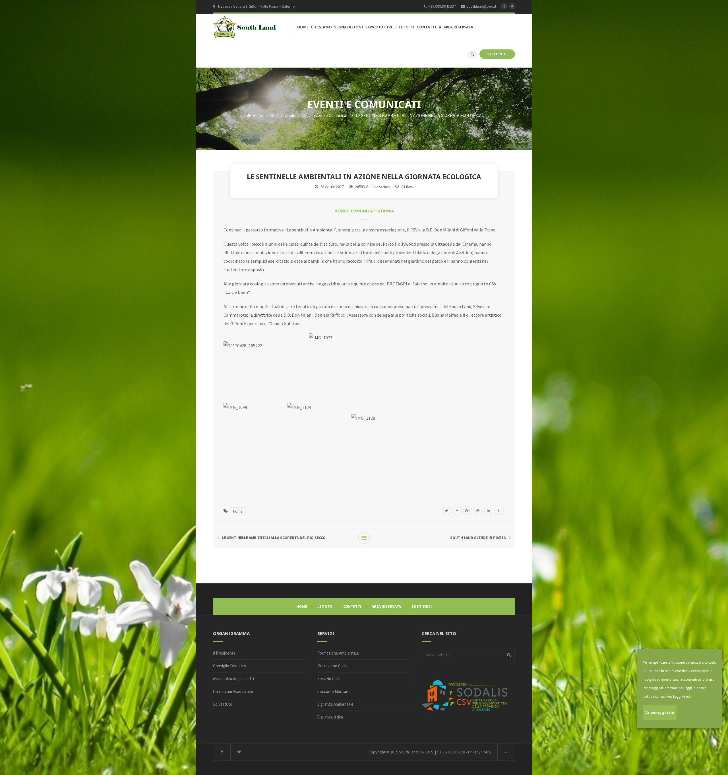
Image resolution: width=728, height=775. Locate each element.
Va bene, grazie (659, 712)
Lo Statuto (222, 704)
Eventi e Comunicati (331, 115)
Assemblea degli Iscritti (233, 678)
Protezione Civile (332, 666)
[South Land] (245, 27)
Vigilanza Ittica (330, 717)
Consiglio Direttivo (229, 666)
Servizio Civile (329, 678)
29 (304, 115)
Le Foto (325, 606)
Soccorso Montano (334, 691)
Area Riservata (386, 606)
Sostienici (421, 606)
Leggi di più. (682, 696)
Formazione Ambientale (338, 653)
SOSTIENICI (497, 54)
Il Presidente (224, 653)
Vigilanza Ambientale (335, 704)
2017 (274, 115)
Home (257, 115)
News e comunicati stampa (364, 211)
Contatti (352, 606)
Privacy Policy (480, 752)
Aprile (290, 115)
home (237, 511)
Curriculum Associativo (233, 691)
